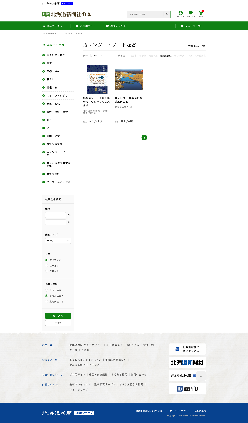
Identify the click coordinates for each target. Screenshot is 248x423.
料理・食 (52, 87)
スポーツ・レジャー (59, 95)
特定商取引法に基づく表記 (149, 410)
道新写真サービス (105, 384)
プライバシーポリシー (178, 410)
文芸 (49, 119)
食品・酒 (148, 344)
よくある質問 (119, 374)
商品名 (133, 55)
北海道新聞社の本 (49, 33)
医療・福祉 (53, 71)
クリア (58, 323)
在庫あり (54, 265)
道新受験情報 (55, 144)
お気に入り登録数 (197, 55)
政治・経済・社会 (57, 111)
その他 (85, 350)
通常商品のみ (57, 295)
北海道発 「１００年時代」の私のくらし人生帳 (96, 101)
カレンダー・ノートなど (73, 33)
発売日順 (153, 55)
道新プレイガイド (80, 384)
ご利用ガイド (77, 374)
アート (51, 127)
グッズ (73, 350)
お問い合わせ (139, 374)
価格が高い (179, 55)
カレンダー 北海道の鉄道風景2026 (129, 99)
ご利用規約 (200, 410)
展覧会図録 (53, 174)
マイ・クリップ (78, 389)
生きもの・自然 (56, 55)
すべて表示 (56, 260)
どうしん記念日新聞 (131, 384)
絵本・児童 (53, 136)
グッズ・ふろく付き (59, 182)
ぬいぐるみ (133, 344)
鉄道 (49, 63)
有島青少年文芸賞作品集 (59, 164)
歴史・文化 (53, 103)
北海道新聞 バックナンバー (85, 344)
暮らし (51, 79)
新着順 (142, 55)
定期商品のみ (57, 301)
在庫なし (54, 271)
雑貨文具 (117, 344)
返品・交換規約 (98, 374)
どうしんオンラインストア (85, 359)
